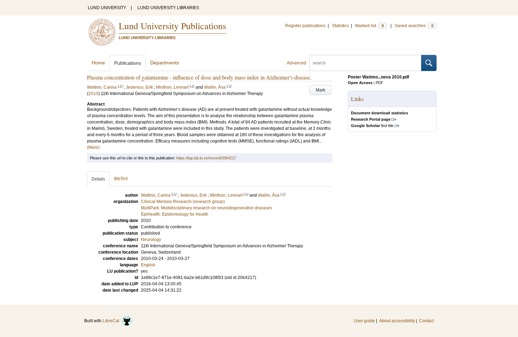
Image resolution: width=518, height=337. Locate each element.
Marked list (369, 25)
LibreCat (112, 320)
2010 (93, 93)
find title (372, 125)
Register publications (305, 25)
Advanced (296, 63)
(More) (93, 147)
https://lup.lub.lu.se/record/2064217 (206, 158)
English (148, 264)
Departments (164, 62)
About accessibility (397, 320)
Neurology (151, 239)
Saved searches (414, 25)
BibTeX (121, 178)
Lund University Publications (172, 26)
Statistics (340, 25)
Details (98, 179)
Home (98, 62)
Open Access (360, 83)
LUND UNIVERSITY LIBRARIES (168, 7)
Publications (127, 63)
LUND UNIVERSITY (107, 7)
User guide (364, 320)
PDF (379, 83)
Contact (426, 320)
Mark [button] (320, 90)
